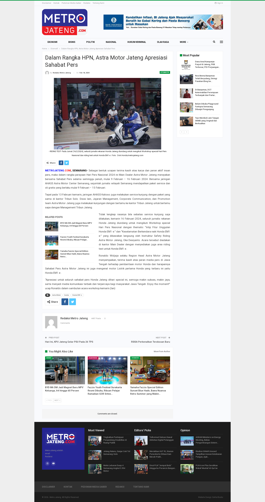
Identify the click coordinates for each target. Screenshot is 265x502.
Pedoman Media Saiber (71, 3)
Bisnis (71, 42)
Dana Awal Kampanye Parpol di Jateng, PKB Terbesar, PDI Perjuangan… (207, 64)
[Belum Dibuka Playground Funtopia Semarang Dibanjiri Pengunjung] (186, 107)
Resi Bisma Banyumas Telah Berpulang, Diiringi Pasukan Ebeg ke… (206, 78)
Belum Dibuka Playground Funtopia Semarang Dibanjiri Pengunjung (206, 106)
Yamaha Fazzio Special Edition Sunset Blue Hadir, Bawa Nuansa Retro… (74, 254)
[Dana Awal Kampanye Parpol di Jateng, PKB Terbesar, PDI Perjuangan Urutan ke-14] (186, 65)
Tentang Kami (98, 3)
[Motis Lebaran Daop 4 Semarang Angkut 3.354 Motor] (94, 469)
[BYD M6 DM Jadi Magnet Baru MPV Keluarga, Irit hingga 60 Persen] (51, 227)
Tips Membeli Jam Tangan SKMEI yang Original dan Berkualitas (207, 121)
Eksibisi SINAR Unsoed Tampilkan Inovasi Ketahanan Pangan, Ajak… (209, 454)
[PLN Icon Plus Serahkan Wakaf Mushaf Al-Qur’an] (187, 469)
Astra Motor (56, 295)
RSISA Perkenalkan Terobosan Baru (150, 341)
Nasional (111, 42)
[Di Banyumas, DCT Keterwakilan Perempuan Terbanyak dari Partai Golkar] (186, 93)
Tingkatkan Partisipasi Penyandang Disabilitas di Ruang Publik (115, 440)
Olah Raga (163, 42)
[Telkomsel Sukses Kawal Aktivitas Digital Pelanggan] (141, 441)
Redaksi (86, 3)
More (183, 42)
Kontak (56, 3)
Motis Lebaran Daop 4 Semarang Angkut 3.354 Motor (114, 468)
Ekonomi (52, 42)
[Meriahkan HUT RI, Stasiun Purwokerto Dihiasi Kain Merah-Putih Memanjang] (141, 455)
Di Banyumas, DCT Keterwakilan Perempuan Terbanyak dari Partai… (206, 92)
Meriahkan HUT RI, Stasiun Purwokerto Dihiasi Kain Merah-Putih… (161, 454)
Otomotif (165, 72)
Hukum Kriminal (136, 42)
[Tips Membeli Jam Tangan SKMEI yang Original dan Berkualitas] (186, 121)
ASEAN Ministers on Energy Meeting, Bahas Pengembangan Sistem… (208, 440)
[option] (200, 93)
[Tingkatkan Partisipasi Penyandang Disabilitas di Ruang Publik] (94, 441)
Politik (90, 42)
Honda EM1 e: (77, 295)
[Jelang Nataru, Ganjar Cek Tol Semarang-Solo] (94, 455)
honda (66, 295)
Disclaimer (46, 3)
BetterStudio (217, 497)
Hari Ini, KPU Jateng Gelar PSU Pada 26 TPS (69, 341)
